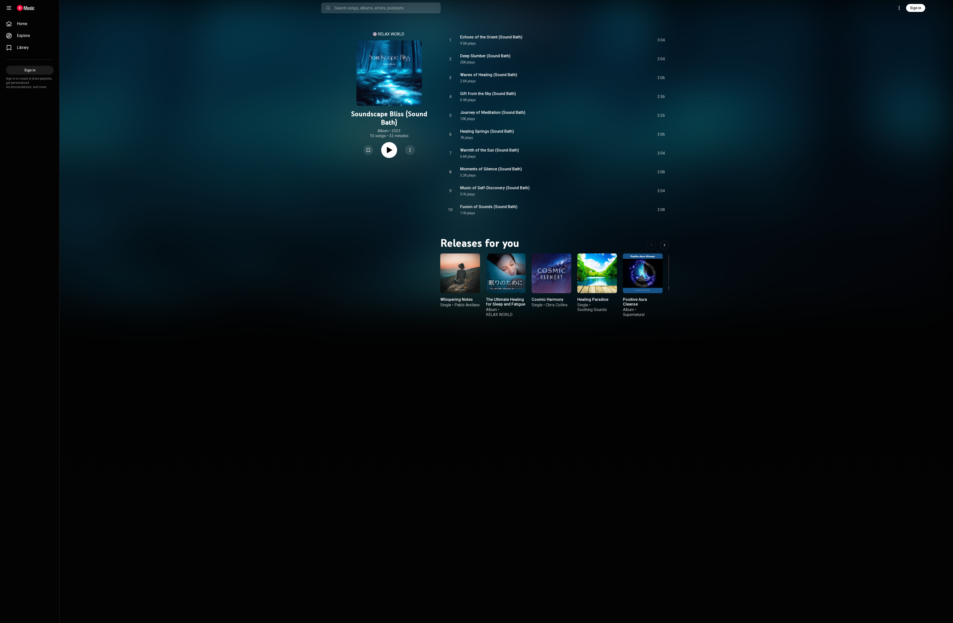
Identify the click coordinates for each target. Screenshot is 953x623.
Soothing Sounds (592, 309)
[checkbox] (661, 40)
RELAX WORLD (391, 34)
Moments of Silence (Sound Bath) (491, 169)
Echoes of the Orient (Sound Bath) (491, 37)
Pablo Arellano (467, 305)
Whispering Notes (456, 299)
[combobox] (387, 8)
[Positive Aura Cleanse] (643, 273)
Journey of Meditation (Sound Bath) (492, 112)
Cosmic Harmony (547, 299)
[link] (30, 24)
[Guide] (9, 8)
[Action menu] (410, 150)
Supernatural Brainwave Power (638, 317)
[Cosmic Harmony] (551, 273)
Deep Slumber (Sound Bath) (485, 56)
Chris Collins (557, 305)
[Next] (664, 245)
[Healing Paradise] (597, 273)
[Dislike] (633, 40)
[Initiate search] (328, 8)
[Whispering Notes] (460, 273)
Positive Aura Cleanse (635, 302)
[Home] (25, 8)
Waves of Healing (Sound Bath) (488, 74)
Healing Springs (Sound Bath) (487, 131)
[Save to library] (368, 150)
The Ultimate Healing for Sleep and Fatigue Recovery (505, 304)
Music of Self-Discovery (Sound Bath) (495, 188)
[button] (368, 150)
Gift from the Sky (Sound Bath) (488, 93)
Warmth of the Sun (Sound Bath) (489, 150)
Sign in (915, 8)
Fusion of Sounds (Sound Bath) (488, 206)
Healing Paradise (592, 299)
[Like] (623, 40)
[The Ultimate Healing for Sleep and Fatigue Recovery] (506, 273)
